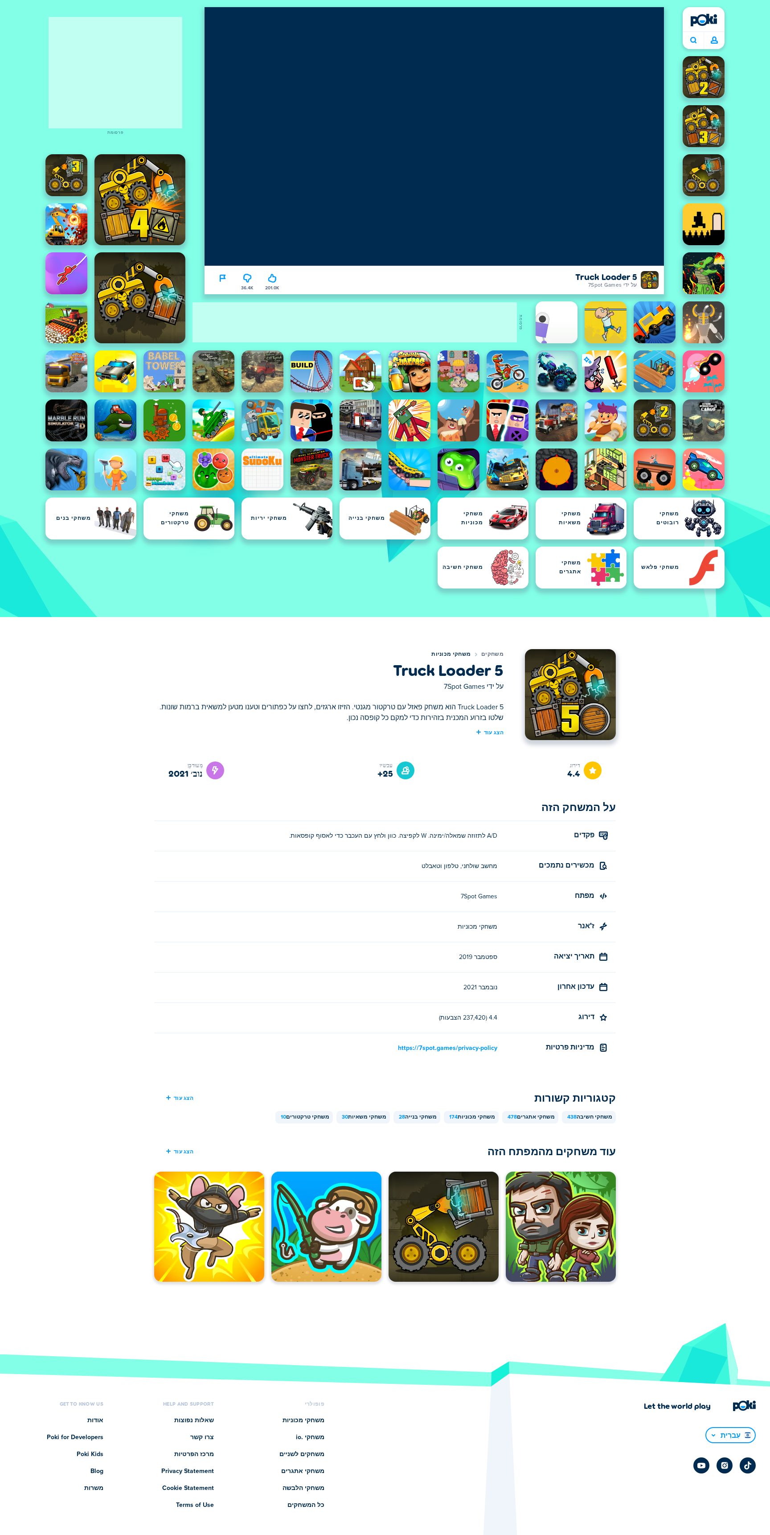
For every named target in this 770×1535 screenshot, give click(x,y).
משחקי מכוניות (451, 654)
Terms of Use (195, 1505)
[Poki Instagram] (725, 1465)
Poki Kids (90, 1454)
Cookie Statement (188, 1488)
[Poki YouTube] (701, 1465)
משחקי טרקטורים (305, 1117)
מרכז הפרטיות (194, 1454)
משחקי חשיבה (589, 1117)
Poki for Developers (75, 1437)
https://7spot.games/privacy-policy (447, 1048)
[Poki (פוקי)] (703, 20)
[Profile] (714, 40)
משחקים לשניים (301, 1454)
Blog (96, 1471)
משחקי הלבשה (303, 1488)
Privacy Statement (187, 1471)
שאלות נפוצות (194, 1420)
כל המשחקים (305, 1505)
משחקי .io (310, 1437)
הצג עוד (494, 732)
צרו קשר (202, 1437)
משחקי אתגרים (531, 1117)
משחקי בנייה (418, 1117)
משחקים (492, 654)
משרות (93, 1488)
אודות (95, 1420)
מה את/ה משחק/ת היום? (693, 40)
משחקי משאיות (364, 1117)
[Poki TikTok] (748, 1465)
